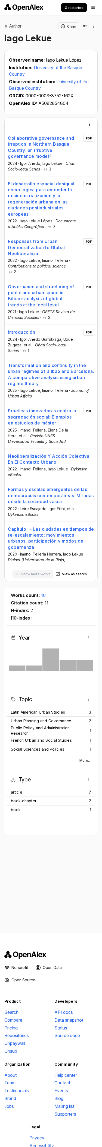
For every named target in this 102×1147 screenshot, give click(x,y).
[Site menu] (93, 7)
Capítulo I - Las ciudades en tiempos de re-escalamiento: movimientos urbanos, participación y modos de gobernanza (51, 538)
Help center (65, 1075)
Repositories (16, 1035)
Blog (58, 1098)
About (10, 1075)
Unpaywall (14, 1043)
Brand (10, 1098)
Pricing (11, 1028)
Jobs (9, 1106)
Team (10, 1082)
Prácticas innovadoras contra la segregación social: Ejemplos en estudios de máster (42, 417)
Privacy (36, 1138)
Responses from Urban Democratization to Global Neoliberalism (36, 247)
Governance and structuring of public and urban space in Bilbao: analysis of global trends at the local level (41, 295)
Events (61, 1090)
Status (60, 1028)
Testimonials (16, 1090)
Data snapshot (68, 1020)
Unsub (10, 1051)
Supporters (65, 1114)
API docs (63, 1012)
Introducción (21, 332)
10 (43, 595)
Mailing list (64, 1106)
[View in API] (84, 26)
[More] (89, 124)
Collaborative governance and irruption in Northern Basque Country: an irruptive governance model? (41, 147)
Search (11, 1012)
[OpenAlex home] (23, 7)
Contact (62, 1082)
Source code (67, 1035)
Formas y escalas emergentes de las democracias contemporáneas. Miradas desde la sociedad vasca (51, 495)
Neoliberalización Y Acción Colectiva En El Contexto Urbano (48, 459)
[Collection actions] (93, 26)
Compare (13, 1020)
